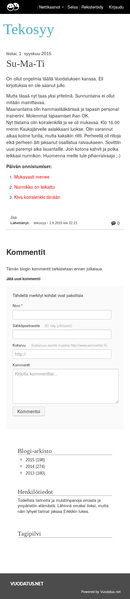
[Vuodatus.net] (27, 584)
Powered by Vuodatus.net (101, 591)
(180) (35, 473)
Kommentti (21, 364)
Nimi (17, 305)
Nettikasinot (49, 7)
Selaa (73, 7)
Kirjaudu (116, 7)
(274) (35, 466)
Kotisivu (60, 345)
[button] (63, 7)
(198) (35, 459)
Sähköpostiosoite (42, 325)
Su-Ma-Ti (25, 63)
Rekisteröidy (92, 7)
